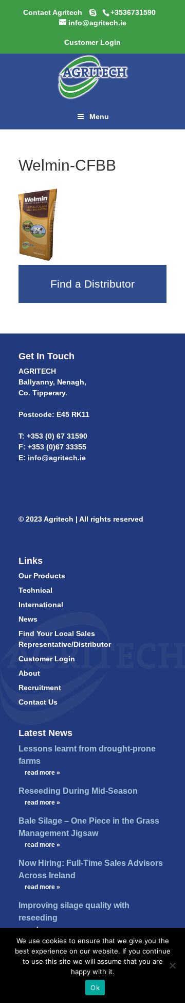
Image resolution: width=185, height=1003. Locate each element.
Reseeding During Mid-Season (78, 791)
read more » (42, 772)
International (40, 604)
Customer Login (46, 659)
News (28, 619)
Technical (35, 590)
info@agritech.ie (56, 458)
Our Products (41, 576)
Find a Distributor (92, 284)
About (29, 673)
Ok (95, 987)
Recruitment (39, 687)
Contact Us (38, 702)
